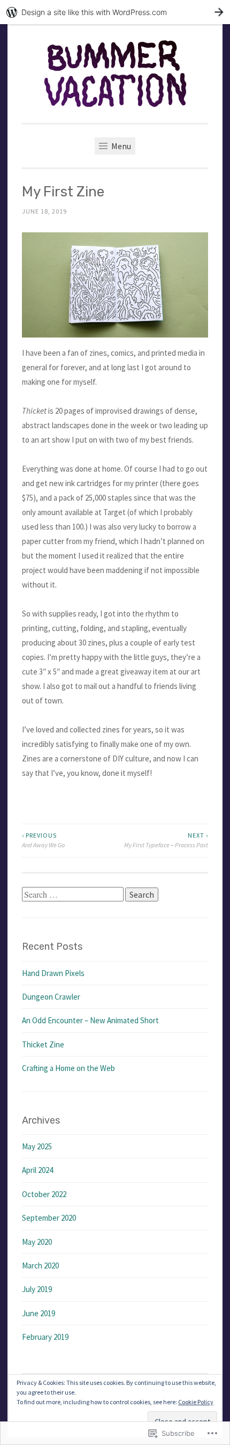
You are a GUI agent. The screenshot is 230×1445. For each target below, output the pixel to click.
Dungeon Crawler (51, 997)
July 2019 (37, 1289)
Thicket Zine (43, 1044)
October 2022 (44, 1194)
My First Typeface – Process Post (166, 840)
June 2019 (38, 1313)
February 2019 (45, 1337)
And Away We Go (43, 840)
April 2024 (37, 1170)
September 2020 (49, 1218)
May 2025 (37, 1146)
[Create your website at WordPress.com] (115, 12)
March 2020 (40, 1265)
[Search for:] (73, 895)
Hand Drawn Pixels (53, 973)
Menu (120, 146)
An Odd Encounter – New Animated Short (90, 1020)
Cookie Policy (195, 1402)
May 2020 (37, 1242)
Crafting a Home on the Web (68, 1068)
